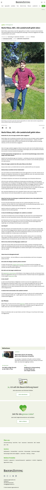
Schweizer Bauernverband (18, 264)
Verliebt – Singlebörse (37, 460)
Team (19, 442)
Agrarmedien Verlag (8, 462)
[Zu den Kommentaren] (43, 128)
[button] (1, 2)
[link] (29, 355)
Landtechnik (35, 6)
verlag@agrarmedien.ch (9, 484)
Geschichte (15, 442)
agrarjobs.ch (28, 460)
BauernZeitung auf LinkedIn (16, 476)
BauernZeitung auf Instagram (7, 476)
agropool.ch (12, 460)
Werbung (28, 453)
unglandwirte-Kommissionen (9, 273)
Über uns (7, 440)
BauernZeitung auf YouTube (13, 476)
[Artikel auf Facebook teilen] (2, 128)
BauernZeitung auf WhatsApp (10, 476)
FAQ (7, 444)
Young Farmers (26, 38)
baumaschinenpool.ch (20, 460)
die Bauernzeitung (8, 442)
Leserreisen (20, 451)
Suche (45, 2)
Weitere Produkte (9, 458)
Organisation (11, 276)
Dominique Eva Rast (7, 38)
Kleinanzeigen (27, 451)
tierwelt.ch (6, 460)
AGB (35, 442)
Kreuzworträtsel (14, 451)
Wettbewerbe (7, 451)
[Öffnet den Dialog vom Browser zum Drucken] (10, 128)
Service (6, 449)
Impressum (24, 442)
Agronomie (22, 303)
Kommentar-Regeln (35, 451)
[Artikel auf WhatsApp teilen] (6, 128)
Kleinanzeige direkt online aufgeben (12, 453)
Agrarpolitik (7, 6)
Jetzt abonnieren (23, 394)
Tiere (18, 6)
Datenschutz (30, 442)
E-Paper (42, 2)
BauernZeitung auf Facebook (4, 476)
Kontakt (38, 442)
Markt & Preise (23, 6)
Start (2, 6)
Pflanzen (29, 6)
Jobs (5, 444)
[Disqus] (23, 330)
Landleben (13, 6)
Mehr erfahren (23, 421)
